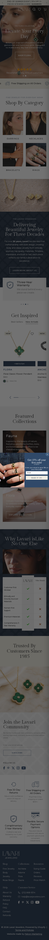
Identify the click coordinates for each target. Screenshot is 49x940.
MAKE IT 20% (36, 478)
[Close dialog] (47, 454)
